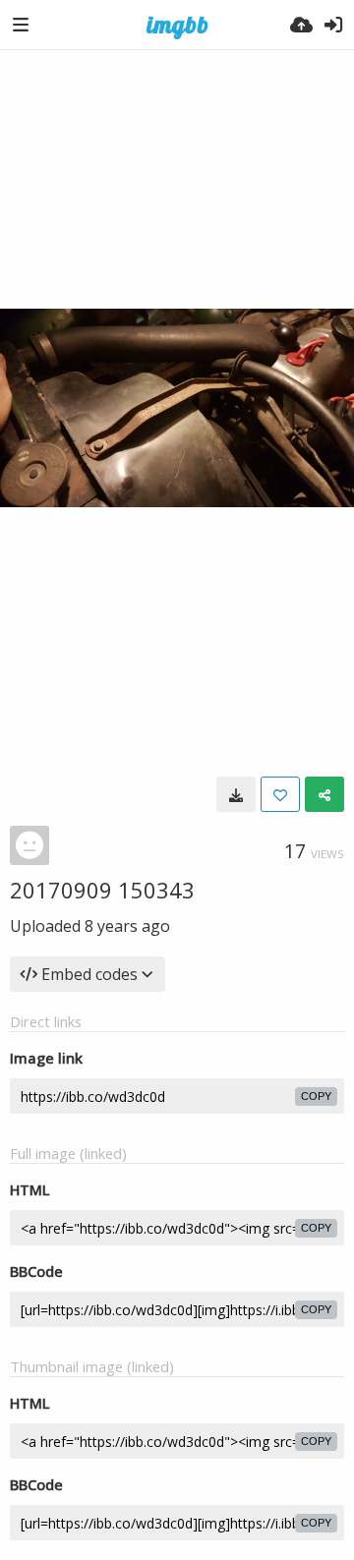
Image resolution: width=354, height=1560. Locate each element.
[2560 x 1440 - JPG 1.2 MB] (236, 794)
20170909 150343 (102, 889)
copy (316, 1096)
